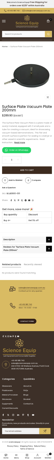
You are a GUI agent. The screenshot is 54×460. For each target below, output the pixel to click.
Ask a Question (9, 187)
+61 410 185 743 (13, 10)
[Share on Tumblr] (22, 200)
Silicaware (6, 399)
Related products (11, 264)
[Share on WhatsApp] (33, 200)
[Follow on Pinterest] (13, 336)
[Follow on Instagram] (8, 336)
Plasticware (7, 390)
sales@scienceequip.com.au (37, 10)
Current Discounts (10, 408)
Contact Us (28, 403)
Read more (19, 142)
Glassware (7, 386)
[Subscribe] (45, 431)
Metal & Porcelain (10, 395)
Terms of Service (27, 449)
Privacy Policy (13, 446)
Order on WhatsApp (18, 150)
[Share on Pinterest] (18, 200)
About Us (27, 386)
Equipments (7, 403)
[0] (48, 21)
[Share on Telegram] (26, 200)
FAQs (25, 390)
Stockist (26, 399)
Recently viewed (33, 264)
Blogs (25, 395)
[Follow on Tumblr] (16, 336)
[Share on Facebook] (11, 200)
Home (5, 46)
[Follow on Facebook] (3, 336)
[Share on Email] (29, 200)
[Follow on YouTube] (18, 336)
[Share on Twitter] (15, 200)
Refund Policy (40, 446)
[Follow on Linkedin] (11, 336)
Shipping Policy (26, 446)
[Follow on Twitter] (6, 336)
